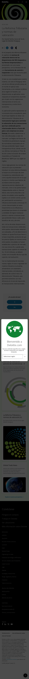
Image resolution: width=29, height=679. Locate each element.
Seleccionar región (9, 356)
